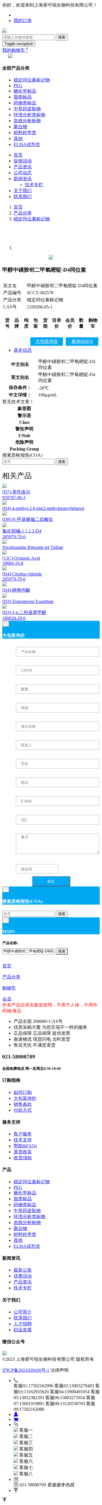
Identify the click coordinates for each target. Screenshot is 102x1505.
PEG (18, 85)
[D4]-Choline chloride (22, 574)
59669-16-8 (12, 563)
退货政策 (23, 1151)
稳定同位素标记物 (32, 80)
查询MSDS (82, 341)
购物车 (9, 988)
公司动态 (23, 172)
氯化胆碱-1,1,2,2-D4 (21, 531)
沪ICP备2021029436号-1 (25, 1370)
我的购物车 (15, 50)
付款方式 (23, 1110)
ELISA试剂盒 (27, 144)
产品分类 (23, 213)
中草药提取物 (27, 108)
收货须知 (23, 1157)
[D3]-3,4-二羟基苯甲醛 (24, 612)
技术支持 (23, 1139)
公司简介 (23, 1311)
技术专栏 (34, 184)
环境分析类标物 (29, 114)
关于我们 (23, 190)
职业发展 (23, 1329)
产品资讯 (23, 166)
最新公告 (23, 1270)
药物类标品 (25, 102)
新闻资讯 (23, 178)
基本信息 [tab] (23, 350)
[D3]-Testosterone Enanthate (28, 601)
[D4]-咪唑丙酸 (16, 590)
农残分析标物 (27, 120)
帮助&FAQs (25, 1145)
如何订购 (23, 1092)
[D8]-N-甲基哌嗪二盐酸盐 (27, 519)
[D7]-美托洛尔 (16, 491)
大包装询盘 (46, 341)
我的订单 (23, 20)
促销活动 (23, 160)
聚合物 (20, 126)
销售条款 (23, 1104)
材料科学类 (25, 132)
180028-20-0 (14, 618)
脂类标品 (23, 97)
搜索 (61, 37)
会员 (6, 999)
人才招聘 (23, 1323)
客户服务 (23, 1134)
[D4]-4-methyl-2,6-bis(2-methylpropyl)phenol (43, 508)
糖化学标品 (25, 91)
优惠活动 (23, 1276)
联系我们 (23, 196)
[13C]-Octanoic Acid (21, 558)
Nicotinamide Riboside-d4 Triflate (32, 547)
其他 (18, 138)
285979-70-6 (14, 536)
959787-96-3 (14, 497)
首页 (18, 155)
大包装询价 (25, 1098)
